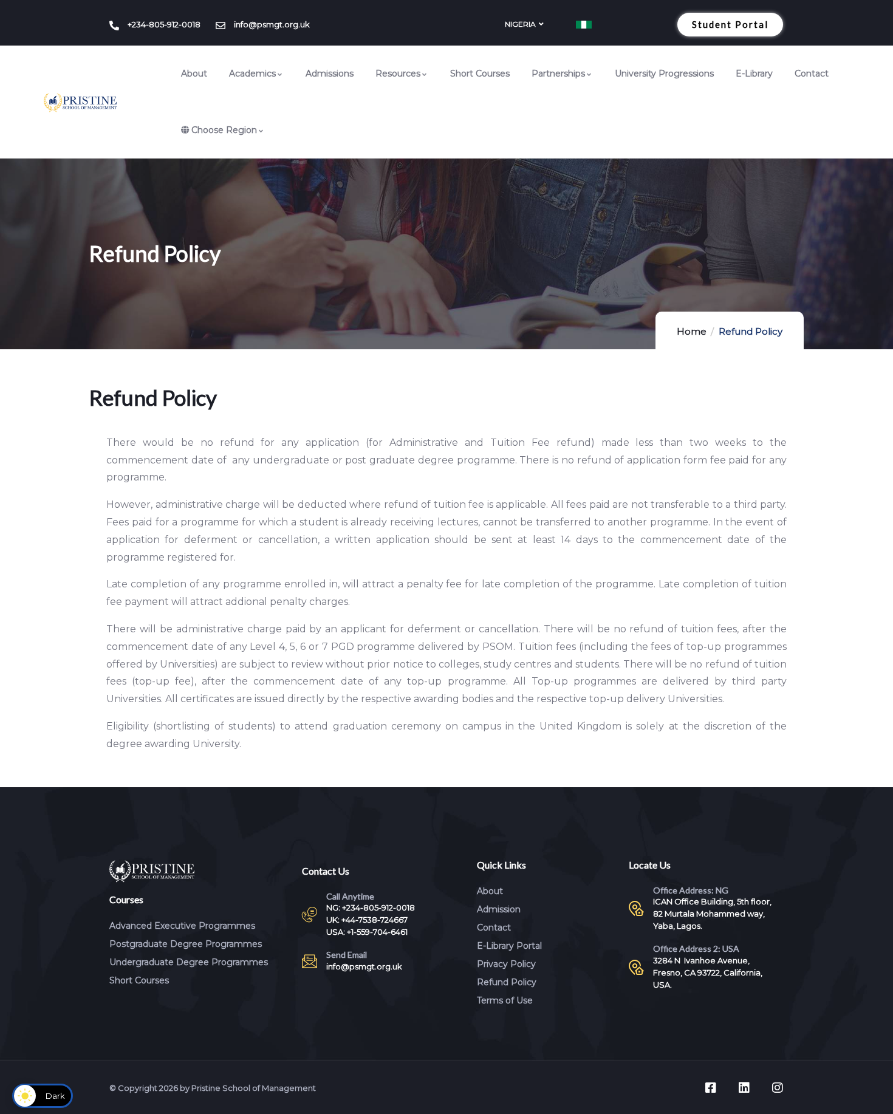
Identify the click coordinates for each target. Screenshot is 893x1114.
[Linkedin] (744, 1088)
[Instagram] (778, 1088)
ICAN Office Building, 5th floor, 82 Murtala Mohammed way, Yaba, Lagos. (712, 914)
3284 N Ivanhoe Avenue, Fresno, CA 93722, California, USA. (707, 972)
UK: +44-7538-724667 (367, 919)
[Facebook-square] (711, 1088)
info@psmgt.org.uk (364, 966)
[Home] (80, 102)
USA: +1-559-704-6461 (367, 932)
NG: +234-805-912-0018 (370, 907)
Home (692, 331)
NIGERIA (520, 24)
